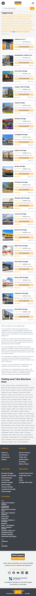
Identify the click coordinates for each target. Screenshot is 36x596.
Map (19, 592)
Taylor (16, 427)
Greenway (4, 406)
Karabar (10, 441)
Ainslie (8, 385)
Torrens (32, 427)
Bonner (20, 387)
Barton (27, 385)
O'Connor (17, 420)
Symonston (10, 427)
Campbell (13, 390)
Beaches (4, 523)
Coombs (18, 394)
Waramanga (25, 430)
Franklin (25, 401)
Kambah (21, 411)
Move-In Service (24, 452)
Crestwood (20, 434)
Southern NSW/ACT (8, 530)
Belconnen (4, 387)
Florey (7, 401)
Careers (4, 459)
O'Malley (23, 420)
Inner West (5, 516)
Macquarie (11, 416)
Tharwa (20, 427)
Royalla (31, 437)
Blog (20, 478)
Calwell (7, 390)
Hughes (21, 408)
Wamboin (9, 439)
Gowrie (30, 404)
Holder (13, 408)
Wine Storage (6, 491)
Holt (17, 408)
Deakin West (9, 397)
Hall (26, 406)
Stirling (32, 425)
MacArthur (31, 413)
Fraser (30, 401)
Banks (22, 385)
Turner (12, 430)
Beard (14, 434)
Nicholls (3, 420)
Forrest (20, 401)
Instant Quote (23, 459)
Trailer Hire (23, 457)
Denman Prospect (16, 399)
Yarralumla (27, 432)
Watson (31, 430)
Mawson (22, 416)
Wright (21, 432)
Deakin (3, 397)
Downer (22, 397)
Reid (2, 425)
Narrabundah (22, 418)
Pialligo (24, 423)
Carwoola (27, 439)
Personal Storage (7, 473)
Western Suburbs (7, 534)
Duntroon (4, 399)
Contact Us (5, 455)
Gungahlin (16, 406)
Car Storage (5, 480)
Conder (9, 394)
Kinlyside (4, 413)
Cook (13, 394)
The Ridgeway (24, 437)
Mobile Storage (6, 478)
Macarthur (4, 518)
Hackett (21, 406)
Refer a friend (23, 464)
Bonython (26, 387)
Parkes (10, 423)
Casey (10, 392)
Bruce (3, 390)
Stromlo (3, 427)
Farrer (29, 399)
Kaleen (16, 411)
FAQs (21, 480)
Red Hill (29, 423)
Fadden (25, 399)
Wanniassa (17, 430)
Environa (15, 439)
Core (23, 394)
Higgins (8, 408)
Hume (26, 408)
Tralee (19, 441)
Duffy (26, 397)
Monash (9, 418)
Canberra (19, 390)
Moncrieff (14, 418)
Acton (3, 385)
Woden (16, 432)
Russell (18, 425)
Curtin (31, 394)
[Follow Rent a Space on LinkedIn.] (22, 572)
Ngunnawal (29, 418)
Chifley (28, 392)
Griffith (10, 406)
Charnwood (22, 392)
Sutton (3, 439)
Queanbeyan (5, 437)
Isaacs (30, 408)
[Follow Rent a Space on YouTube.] (18, 572)
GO (32, 8)
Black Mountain (12, 387)
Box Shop (22, 461)
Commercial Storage (8, 489)
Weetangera (5, 432)
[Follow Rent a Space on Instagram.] (9, 572)
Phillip (19, 423)
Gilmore (14, 404)
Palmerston (4, 423)
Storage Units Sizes (25, 482)
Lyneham (20, 413)
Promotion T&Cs (11, 593)
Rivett (13, 425)
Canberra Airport (27, 390)
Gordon (25, 404)
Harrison (30, 406)
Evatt (9, 399)
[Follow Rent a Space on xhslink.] (26, 572)
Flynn (11, 401)
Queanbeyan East (14, 437)
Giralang (19, 404)
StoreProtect (23, 455)
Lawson (14, 413)
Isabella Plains (5, 411)
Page (31, 420)
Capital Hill (4, 392)
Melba (32, 416)
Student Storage (7, 482)
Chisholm (4, 394)
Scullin (23, 425)
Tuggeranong (5, 430)
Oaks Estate (10, 420)
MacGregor (4, 416)
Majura (17, 416)
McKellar (27, 416)
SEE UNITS (17, 49)
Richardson (8, 425)
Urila (15, 441)
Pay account (5, 457)
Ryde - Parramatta (7, 525)
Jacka (11, 411)
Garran (9, 404)
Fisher (3, 401)
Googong (21, 439)
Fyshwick (4, 404)
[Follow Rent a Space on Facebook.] (13, 572)
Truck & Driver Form (26, 473)
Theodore (26, 427)
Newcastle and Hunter (8, 536)
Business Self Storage (8, 475)
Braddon (31, 387)
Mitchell (3, 418)
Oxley (28, 420)
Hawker (3, 408)
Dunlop (31, 397)
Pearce (15, 423)
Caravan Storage (7, 487)
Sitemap (27, 593)
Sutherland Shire (7, 532)
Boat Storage (5, 484)
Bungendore (25, 441)
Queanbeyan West (6, 434)
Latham (9, 413)
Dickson (16, 397)
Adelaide (4, 546)
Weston (11, 432)
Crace (26, 394)
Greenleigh (4, 441)
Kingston (26, 411)
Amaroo (12, 385)
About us (4, 452)
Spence (27, 425)
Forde (15, 401)
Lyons (25, 413)
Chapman (15, 392)
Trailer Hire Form (25, 475)
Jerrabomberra (28, 434)
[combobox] (17, 8)
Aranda (18, 385)
